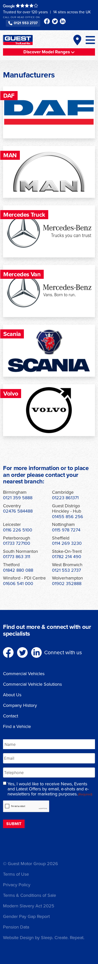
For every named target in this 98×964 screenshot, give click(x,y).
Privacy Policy (16, 884)
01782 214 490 (66, 556)
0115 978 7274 (66, 530)
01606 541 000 (18, 583)
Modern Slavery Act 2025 (28, 906)
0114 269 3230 (67, 543)
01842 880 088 (18, 570)
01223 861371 (65, 497)
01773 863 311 (16, 556)
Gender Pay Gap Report (26, 916)
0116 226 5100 (17, 530)
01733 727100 (16, 543)
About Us (12, 694)
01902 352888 (66, 583)
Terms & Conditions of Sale (29, 895)
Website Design (18, 937)
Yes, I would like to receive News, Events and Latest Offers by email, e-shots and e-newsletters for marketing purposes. (50, 789)
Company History (20, 705)
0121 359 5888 (17, 497)
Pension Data (16, 927)
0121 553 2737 (26, 23)
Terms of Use (16, 874)
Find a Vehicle (17, 726)
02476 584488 (18, 511)
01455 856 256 (67, 516)
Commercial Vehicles (23, 673)
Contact (10, 716)
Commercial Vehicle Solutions (32, 684)
